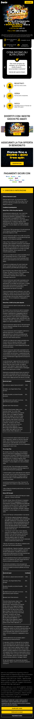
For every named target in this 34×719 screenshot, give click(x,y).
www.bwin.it (19, 216)
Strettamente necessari (17, 712)
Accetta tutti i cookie (17, 708)
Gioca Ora (29, 2)
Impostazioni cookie (17, 715)
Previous (5, 67)
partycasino (6, 2)
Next (29, 67)
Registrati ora (17, 163)
